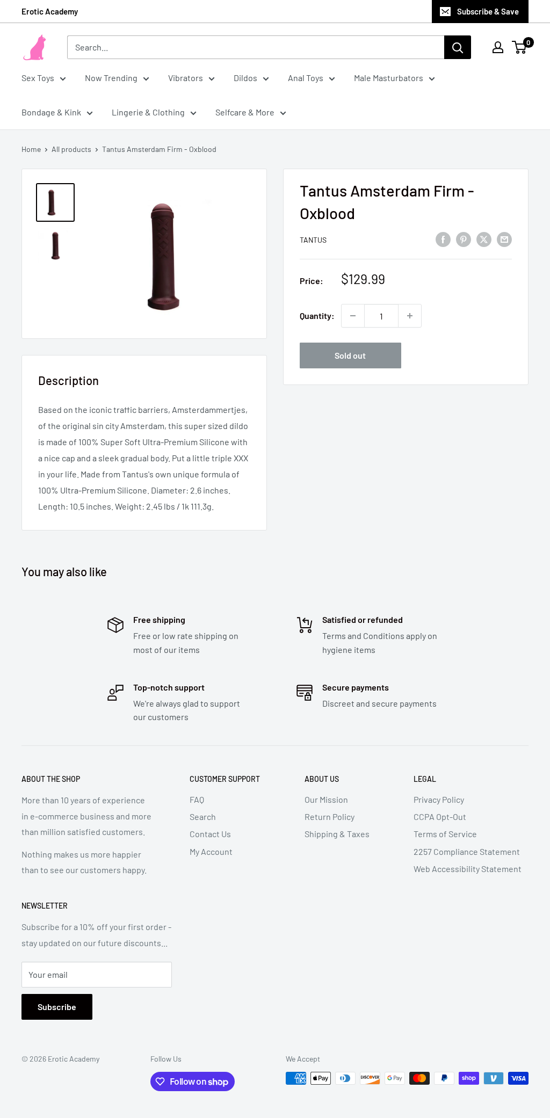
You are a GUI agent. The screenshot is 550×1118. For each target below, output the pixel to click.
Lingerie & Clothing (148, 112)
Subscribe (57, 1006)
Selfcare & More (244, 112)
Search (203, 816)
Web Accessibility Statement (468, 868)
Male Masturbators (388, 77)
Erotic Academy (49, 11)
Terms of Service (445, 834)
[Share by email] (504, 238)
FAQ (197, 799)
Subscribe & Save (488, 11)
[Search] (457, 47)
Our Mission (326, 799)
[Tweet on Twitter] (483, 238)
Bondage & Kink (51, 112)
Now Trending (111, 77)
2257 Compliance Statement (467, 851)
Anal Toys (305, 77)
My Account (211, 851)
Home (31, 149)
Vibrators (185, 77)
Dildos (245, 77)
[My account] (498, 47)
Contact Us (210, 834)
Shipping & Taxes (337, 834)
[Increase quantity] (410, 315)
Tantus (313, 239)
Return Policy (329, 816)
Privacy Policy (439, 799)
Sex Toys (37, 77)
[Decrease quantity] (353, 315)
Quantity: (317, 315)
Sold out (350, 355)
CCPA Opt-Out (440, 816)
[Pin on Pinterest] (463, 238)
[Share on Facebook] (443, 238)
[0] (519, 47)
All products (71, 149)
